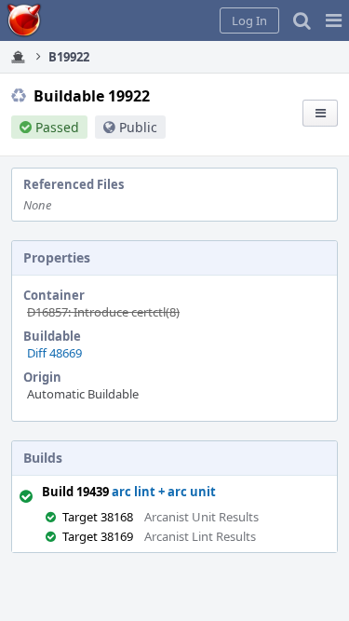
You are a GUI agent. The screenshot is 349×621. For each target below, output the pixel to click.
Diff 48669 (54, 352)
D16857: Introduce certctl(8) (103, 312)
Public (138, 127)
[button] (333, 20)
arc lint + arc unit (164, 491)
